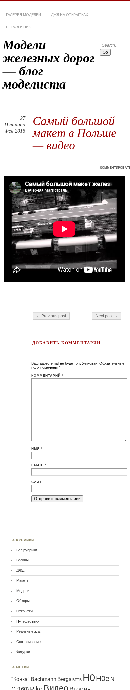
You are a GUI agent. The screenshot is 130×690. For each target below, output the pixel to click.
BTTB (77, 680)
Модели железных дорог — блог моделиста (48, 64)
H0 (89, 677)
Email (38, 465)
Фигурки (23, 652)
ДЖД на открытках (69, 15)
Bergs (64, 679)
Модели (22, 591)
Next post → (107, 316)
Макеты (22, 580)
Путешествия (27, 621)
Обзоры (23, 601)
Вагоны (22, 560)
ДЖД (20, 570)
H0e (102, 678)
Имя (37, 448)
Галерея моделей (23, 15)
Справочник (18, 27)
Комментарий (47, 375)
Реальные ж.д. (28, 631)
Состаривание (28, 642)
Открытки (24, 611)
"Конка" (20, 679)
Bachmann (43, 679)
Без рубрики (26, 550)
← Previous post (51, 316)
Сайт (36, 482)
